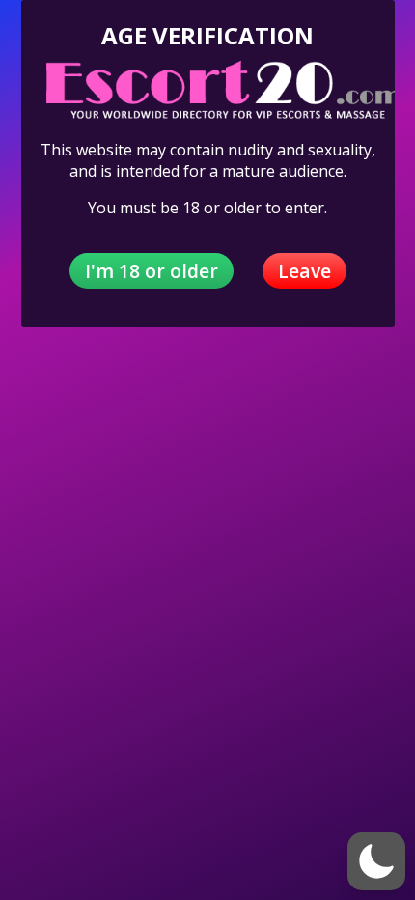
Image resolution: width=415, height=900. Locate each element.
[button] (376, 861)
